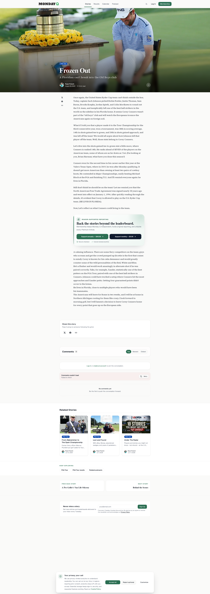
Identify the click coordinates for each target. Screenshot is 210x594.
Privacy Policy (125, 512)
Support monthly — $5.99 (124, 237)
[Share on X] (62, 97)
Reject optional (128, 582)
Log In (153, 4)
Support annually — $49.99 (91, 237)
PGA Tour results (79, 470)
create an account (99, 366)
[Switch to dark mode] (146, 4)
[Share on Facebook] (62, 101)
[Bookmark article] (148, 85)
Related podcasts (95, 470)
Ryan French (69, 84)
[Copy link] (62, 105)
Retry (145, 376)
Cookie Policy (96, 589)
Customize (144, 582)
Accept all (112, 582)
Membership (165, 4)
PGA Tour (64, 470)
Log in (89, 366)
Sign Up (142, 507)
